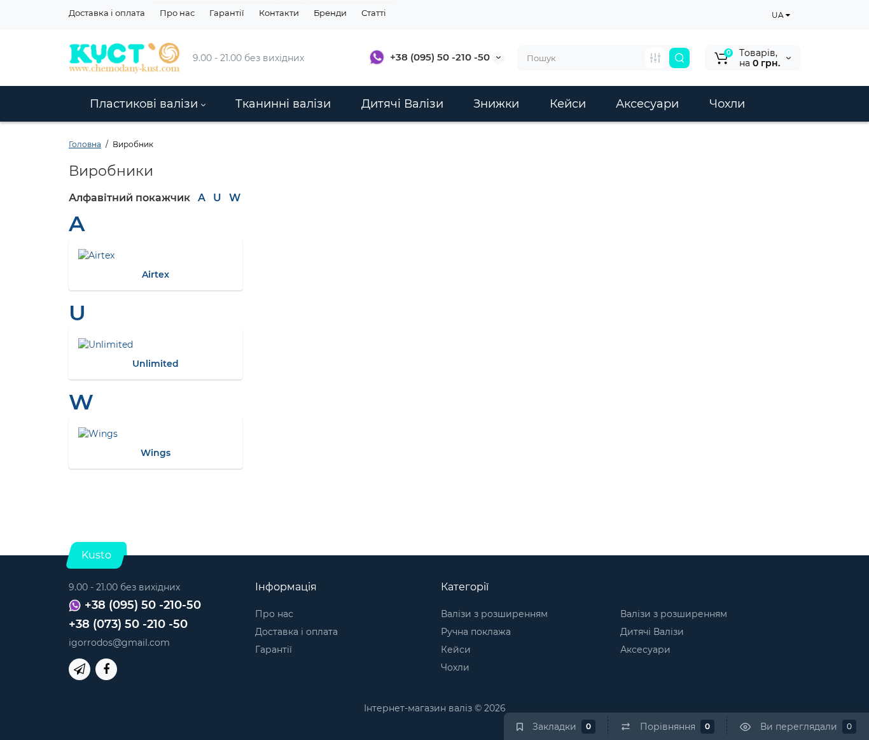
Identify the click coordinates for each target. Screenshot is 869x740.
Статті (373, 13)
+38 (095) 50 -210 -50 (440, 57)
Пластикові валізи (145, 104)
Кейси (568, 104)
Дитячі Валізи (402, 104)
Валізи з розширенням (494, 614)
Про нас (177, 13)
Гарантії (226, 13)
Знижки (496, 104)
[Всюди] (655, 58)
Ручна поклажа (476, 631)
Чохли (727, 104)
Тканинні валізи (283, 104)
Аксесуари (647, 104)
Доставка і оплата (107, 13)
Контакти (279, 13)
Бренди (330, 13)
